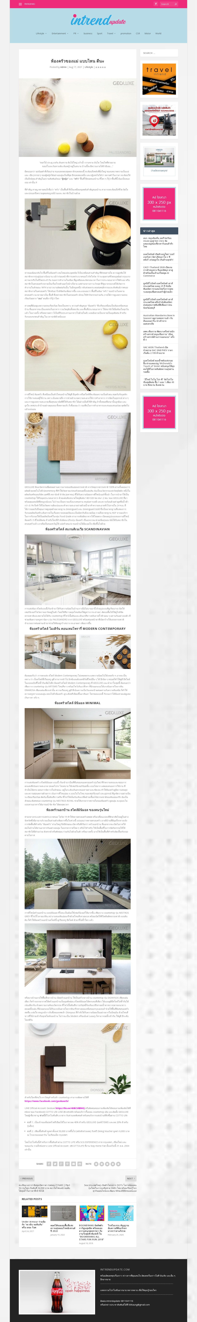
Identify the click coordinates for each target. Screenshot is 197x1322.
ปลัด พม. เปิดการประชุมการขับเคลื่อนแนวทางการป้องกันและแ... (66, 3)
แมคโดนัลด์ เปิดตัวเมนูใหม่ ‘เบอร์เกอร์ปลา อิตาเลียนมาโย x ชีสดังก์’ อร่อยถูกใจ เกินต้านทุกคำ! (158, 257)
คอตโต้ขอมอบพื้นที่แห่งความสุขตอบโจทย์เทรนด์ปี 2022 (62, 1228)
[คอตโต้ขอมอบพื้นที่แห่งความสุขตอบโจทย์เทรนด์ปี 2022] (63, 1213)
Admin (63, 67)
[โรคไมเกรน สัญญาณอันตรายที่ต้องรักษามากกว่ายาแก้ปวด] (120, 1213)
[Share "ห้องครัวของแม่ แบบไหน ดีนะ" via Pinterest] (67, 1164)
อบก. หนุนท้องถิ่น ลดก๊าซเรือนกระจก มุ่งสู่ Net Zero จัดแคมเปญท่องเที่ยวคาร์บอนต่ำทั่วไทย (158, 242)
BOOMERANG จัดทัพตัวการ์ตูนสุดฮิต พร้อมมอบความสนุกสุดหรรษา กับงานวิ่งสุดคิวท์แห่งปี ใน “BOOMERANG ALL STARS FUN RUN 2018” (91, 1232)
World (158, 33)
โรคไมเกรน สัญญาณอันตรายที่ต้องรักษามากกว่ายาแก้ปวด (118, 1228)
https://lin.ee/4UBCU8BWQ (70, 1108)
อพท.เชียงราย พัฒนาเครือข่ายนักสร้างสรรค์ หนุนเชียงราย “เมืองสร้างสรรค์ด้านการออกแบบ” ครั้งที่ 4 (158, 335)
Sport (99, 33)
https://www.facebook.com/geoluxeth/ (47, 1101)
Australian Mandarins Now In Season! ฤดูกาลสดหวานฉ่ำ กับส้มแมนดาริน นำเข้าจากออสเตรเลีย (159, 319)
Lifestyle (40, 33)
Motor (148, 33)
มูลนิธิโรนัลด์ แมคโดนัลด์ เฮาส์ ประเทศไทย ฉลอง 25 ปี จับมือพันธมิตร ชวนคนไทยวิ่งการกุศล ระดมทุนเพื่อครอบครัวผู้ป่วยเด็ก (158, 287)
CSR (138, 33)
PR (74, 33)
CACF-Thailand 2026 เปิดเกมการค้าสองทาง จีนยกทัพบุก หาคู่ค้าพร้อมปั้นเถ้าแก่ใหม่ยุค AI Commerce (158, 271)
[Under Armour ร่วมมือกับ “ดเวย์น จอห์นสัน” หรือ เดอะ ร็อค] (34, 1211)
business (88, 33)
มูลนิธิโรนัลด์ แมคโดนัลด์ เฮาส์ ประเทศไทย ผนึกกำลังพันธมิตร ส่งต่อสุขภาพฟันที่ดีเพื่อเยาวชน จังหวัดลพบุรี (158, 303)
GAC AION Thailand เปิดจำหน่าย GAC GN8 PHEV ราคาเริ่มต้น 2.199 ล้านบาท (158, 350)
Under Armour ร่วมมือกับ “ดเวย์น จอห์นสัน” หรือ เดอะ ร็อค (34, 1224)
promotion (126, 33)
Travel (110, 33)
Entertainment (59, 33)
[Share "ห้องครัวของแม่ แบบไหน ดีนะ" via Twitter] (55, 1164)
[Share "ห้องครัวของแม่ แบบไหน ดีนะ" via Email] (73, 1164)
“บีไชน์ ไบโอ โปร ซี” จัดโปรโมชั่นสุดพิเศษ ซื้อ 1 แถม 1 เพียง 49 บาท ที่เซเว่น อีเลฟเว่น (158, 382)
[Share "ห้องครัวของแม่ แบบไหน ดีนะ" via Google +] (61, 1164)
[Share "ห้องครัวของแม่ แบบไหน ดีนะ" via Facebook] (49, 1164)
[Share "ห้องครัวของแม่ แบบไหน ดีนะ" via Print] (80, 1164)
